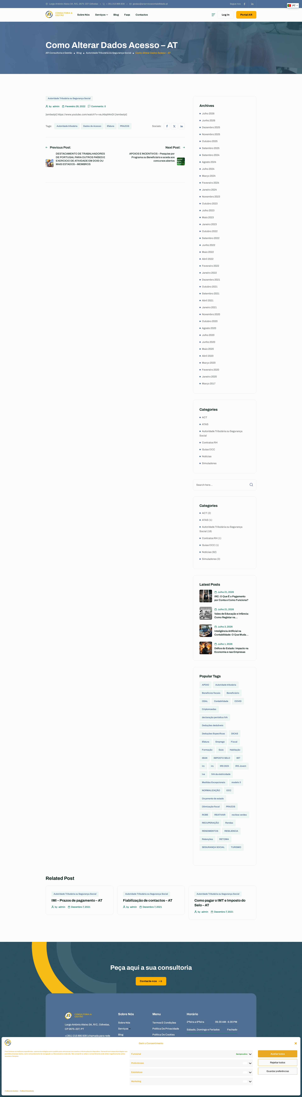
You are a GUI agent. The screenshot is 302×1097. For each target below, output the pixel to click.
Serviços (100, 14)
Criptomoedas (209, 709)
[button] (295, 1043)
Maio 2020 (208, 349)
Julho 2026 (208, 113)
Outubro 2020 (210, 321)
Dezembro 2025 (211, 127)
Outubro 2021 (210, 286)
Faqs (127, 14)
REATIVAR (219, 815)
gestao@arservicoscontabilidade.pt (150, 4)
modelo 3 (236, 782)
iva (203, 774)
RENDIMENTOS (210, 831)
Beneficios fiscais (211, 693)
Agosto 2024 (209, 162)
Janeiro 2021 (209, 307)
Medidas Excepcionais (213, 782)
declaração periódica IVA (215, 717)
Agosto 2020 (209, 328)
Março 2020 (208, 362)
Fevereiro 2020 (210, 369)
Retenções (207, 839)
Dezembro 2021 (211, 279)
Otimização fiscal (211, 806)
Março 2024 (208, 175)
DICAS (234, 733)
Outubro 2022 (210, 231)
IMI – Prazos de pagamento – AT (76, 900)
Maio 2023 (208, 217)
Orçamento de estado (213, 798)
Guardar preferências (277, 1071)
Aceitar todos (278, 1054)
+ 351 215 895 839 (115, 4)
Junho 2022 (208, 245)
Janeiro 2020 (209, 376)
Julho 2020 (208, 335)
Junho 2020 (208, 342)
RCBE (205, 815)
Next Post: (173, 147)
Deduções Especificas (213, 733)
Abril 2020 (207, 355)
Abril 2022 (207, 259)
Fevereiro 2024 (210, 182)
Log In (226, 14)
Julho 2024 (208, 169)
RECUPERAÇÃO (210, 823)
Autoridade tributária (67, 126)
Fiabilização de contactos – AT (147, 900)
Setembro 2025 (210, 148)
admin (56, 106)
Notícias (206, 456)
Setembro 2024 (210, 155)
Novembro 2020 (211, 314)
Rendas (229, 823)
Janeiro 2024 (209, 189)
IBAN (204, 758)
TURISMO (236, 847)
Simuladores (209, 463)
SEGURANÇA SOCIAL (213, 847)
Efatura (110, 126)
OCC (228, 790)
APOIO (205, 685)
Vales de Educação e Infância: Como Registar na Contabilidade (231, 617)
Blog (116, 14)
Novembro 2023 (211, 196)
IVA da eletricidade (220, 774)
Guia (221, 750)
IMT (238, 758)
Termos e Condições (164, 1022)
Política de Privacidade (165, 1028)
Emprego (220, 742)
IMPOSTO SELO (222, 758)
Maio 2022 (208, 252)
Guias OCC (208, 449)
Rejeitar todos (277, 1062)
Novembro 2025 (211, 134)
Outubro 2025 (210, 141)
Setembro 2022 (210, 238)
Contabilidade (221, 701)
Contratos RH (210, 442)
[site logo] (59, 15)
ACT (204, 417)
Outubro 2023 (210, 203)
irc (203, 766)
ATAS (205, 424)
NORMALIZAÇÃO (211, 790)
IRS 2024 (224, 766)
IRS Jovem (240, 766)
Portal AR (246, 14)
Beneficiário (233, 693)
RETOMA (224, 839)
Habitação (235, 750)
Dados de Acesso (92, 126)
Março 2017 (208, 383)
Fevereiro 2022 (210, 265)
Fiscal (234, 742)
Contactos (142, 14)
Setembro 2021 (210, 293)
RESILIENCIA (231, 831)
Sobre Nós (83, 14)
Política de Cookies (11, 1091)
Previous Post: (60, 147)
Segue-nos (235, 4)
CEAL (205, 701)
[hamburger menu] (213, 15)
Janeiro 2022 (209, 272)
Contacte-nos (148, 981)
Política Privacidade (27, 1091)
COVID (238, 701)
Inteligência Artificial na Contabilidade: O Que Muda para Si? (230, 634)
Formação (207, 750)
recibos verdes (239, 815)
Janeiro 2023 (209, 224)
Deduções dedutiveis (212, 725)
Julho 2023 (208, 210)
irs (212, 766)
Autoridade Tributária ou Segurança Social (69, 98)
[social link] (245, 4)
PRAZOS (124, 126)
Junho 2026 (208, 120)
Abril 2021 (207, 300)
